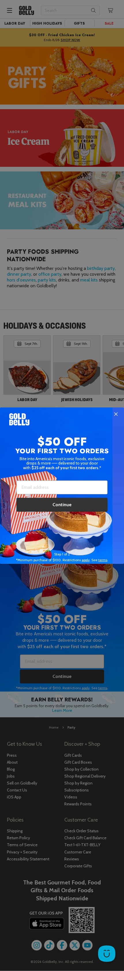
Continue (62, 504)
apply (86, 560)
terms (102, 560)
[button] (62, 485)
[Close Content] (116, 414)
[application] (106, 953)
